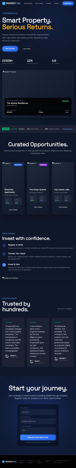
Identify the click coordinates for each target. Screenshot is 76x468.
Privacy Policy (22, 461)
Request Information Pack (38, 437)
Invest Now (68, 3)
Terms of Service (30, 461)
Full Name (24, 408)
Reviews (48, 3)
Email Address (25, 417)
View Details (13, 210)
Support (47, 460)
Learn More (27, 49)
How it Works (39, 3)
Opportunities (28, 3)
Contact (56, 3)
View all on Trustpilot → (64, 310)
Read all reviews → (68, 129)
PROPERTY (11, 3)
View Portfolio (10, 49)
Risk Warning (39, 461)
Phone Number (25, 426)
